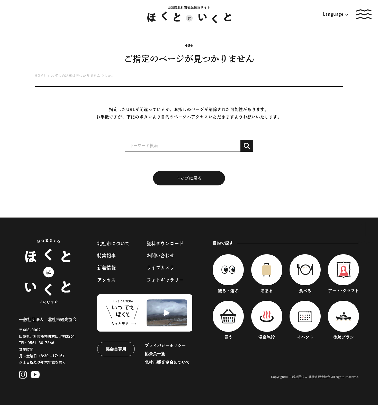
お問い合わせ (160, 255)
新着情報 (106, 267)
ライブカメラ (160, 267)
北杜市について (113, 243)
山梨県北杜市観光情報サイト (189, 7)
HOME (40, 75)
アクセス (106, 280)
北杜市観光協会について (167, 362)
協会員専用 (116, 349)
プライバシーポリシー (165, 345)
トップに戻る (189, 178)
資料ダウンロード (165, 243)
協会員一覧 (155, 354)
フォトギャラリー (165, 280)
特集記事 (106, 255)
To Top (365, 242)
